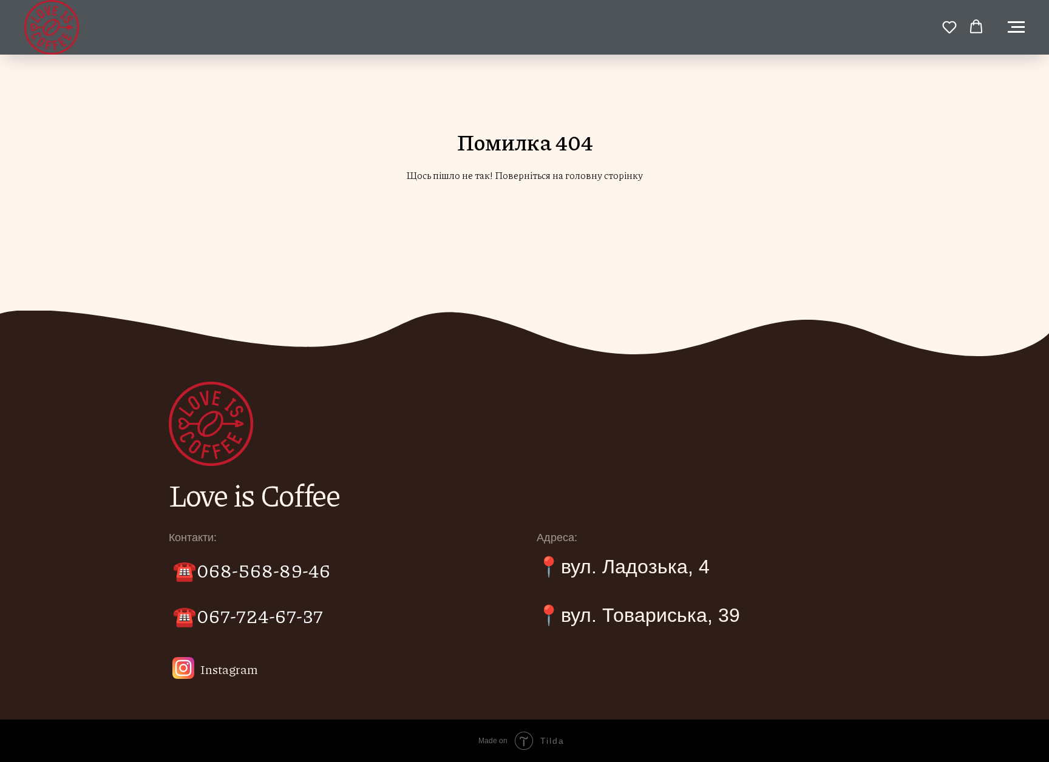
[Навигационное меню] (1016, 27)
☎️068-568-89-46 (251, 570)
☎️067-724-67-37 (247, 615)
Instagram (229, 669)
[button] (949, 26)
